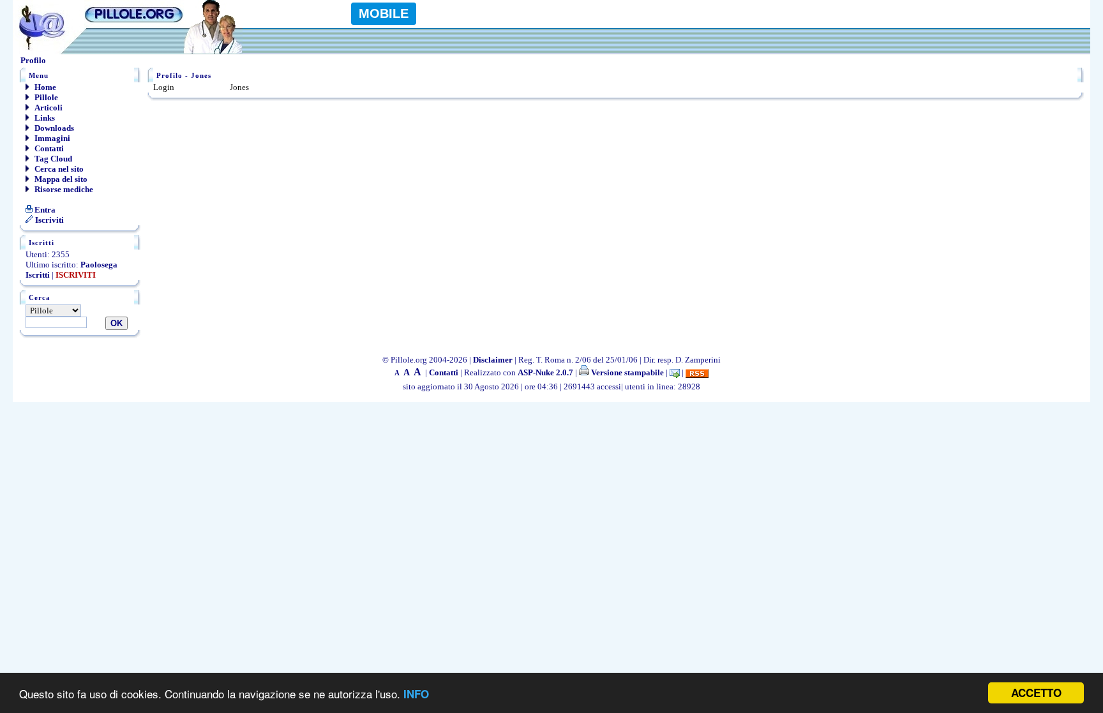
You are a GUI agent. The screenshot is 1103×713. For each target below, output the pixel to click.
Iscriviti (48, 220)
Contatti (48, 148)
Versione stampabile (626, 372)
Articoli (48, 107)
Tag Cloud (52, 158)
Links (44, 118)
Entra (44, 209)
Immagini (51, 138)
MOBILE (384, 13)
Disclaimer (493, 359)
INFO (416, 694)
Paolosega (98, 264)
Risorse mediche (63, 189)
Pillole (45, 97)
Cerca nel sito (58, 169)
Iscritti (38, 275)
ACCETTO (1036, 692)
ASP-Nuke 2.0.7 (545, 372)
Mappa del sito (60, 179)
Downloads (53, 128)
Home (44, 87)
